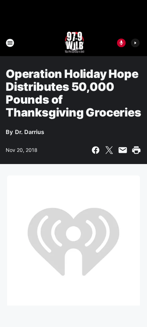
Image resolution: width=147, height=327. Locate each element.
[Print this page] (136, 150)
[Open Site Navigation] (10, 43)
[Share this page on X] (109, 150)
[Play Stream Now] (135, 43)
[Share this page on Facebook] (96, 150)
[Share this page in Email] (123, 150)
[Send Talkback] (121, 43)
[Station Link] (73, 42)
